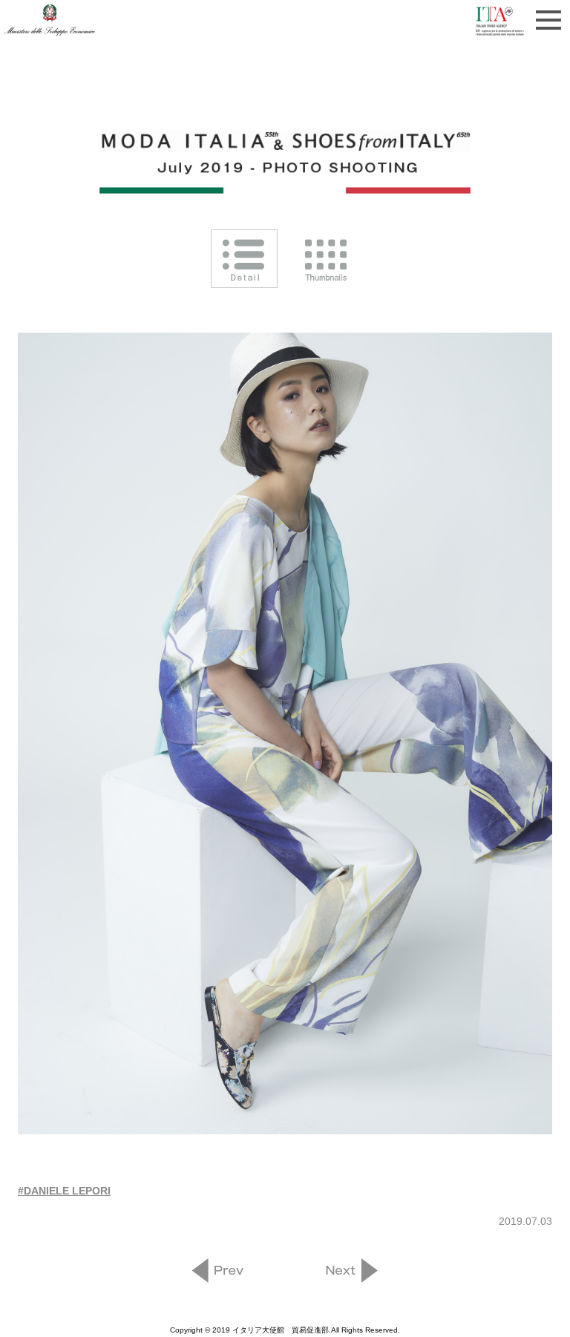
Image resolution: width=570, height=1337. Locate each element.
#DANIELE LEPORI (64, 1191)
